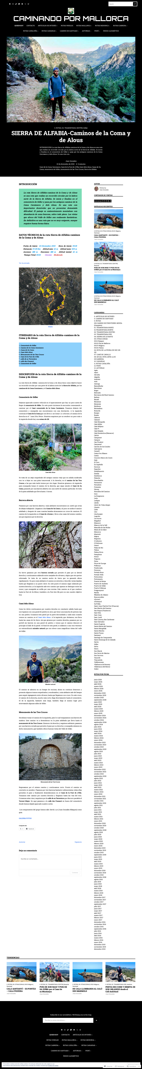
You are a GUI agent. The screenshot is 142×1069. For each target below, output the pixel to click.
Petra (96, 561)
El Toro (96, 462)
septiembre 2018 (100, 877)
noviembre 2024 (100, 718)
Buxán (96, 415)
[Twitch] (28, 4)
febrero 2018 (98, 893)
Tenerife (97, 658)
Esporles (97, 469)
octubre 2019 (98, 852)
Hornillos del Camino (102, 491)
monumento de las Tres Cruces (72, 169)
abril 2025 (97, 707)
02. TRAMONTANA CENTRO (72, 128)
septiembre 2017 (100, 904)
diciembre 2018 (99, 870)
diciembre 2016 (99, 922)
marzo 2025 (98, 709)
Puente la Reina (100, 581)
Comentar (75, 872)
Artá (95, 381)
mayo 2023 (98, 758)
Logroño (97, 516)
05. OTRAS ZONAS (105, 231)
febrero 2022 (98, 792)
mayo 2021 (98, 812)
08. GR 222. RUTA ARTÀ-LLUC (105, 357)
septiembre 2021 (100, 803)
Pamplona (98, 554)
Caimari (97, 420)
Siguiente (78, 842)
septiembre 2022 (100, 776)
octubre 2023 (99, 747)
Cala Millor (98, 424)
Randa (96, 593)
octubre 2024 (99, 720)
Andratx (97, 379)
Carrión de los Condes (102, 447)
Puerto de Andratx (101, 584)
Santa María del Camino (103, 626)
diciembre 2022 (100, 769)
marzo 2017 (98, 915)
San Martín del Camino (102, 608)
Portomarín (98, 579)
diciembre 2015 (99, 944)
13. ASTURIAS (99, 368)
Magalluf (97, 521)
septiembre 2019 (100, 855)
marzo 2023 (98, 763)
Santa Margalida (100, 628)
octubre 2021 (98, 801)
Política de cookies (53, 1065)
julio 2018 (97, 882)
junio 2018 (98, 884)
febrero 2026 (98, 689)
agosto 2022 (98, 778)
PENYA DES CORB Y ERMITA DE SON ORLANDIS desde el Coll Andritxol (120, 989)
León (96, 498)
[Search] (135, 4)
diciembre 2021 (99, 796)
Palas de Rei (98, 548)
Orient (96, 545)
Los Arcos (97, 518)
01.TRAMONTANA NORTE (103, 330)
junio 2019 (98, 857)
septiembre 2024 (100, 722)
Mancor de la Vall (100, 525)
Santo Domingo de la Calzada (105, 640)
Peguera (97, 559)
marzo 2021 (98, 817)
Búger (96, 390)
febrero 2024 (98, 738)
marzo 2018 (98, 891)
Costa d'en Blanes (100, 453)
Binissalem (98, 408)
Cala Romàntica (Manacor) (104, 433)
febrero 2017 (98, 918)
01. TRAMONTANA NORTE (104, 328)
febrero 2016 (98, 940)
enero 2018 (98, 895)
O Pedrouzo (98, 543)
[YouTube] (22, 4)
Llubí (96, 509)
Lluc (95, 512)
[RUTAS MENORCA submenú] (109, 25)
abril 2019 (97, 861)
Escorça (97, 467)
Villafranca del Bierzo (102, 667)
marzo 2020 (98, 841)
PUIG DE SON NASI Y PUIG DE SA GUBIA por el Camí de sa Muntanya (107, 269)
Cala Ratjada (98, 431)
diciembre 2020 (100, 823)
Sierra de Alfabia (90, 169)
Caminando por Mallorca (71, 18)
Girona (96, 489)
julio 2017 (97, 906)
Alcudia (97, 375)
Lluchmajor (98, 514)
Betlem (96, 397)
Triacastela (98, 660)
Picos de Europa (100, 563)
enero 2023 (98, 767)
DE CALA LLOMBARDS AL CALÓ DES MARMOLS (106, 301)
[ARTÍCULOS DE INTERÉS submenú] (57, 25)
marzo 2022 (98, 790)
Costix (96, 456)
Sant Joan (98, 615)
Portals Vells (98, 575)
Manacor (97, 523)
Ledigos (97, 501)
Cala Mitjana (98, 426)
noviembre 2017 (100, 900)
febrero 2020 (98, 843)
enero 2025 (98, 713)
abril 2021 (97, 814)
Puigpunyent (99, 590)
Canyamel (98, 444)
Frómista (97, 487)
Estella (96, 474)
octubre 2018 (98, 875)
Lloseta (96, 507)
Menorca (97, 532)
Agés (96, 370)
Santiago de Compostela (103, 637)
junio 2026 (98, 680)
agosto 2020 (98, 832)
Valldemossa (99, 662)
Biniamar (97, 402)
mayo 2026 (98, 682)
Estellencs (98, 476)
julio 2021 (97, 807)
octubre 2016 (98, 927)
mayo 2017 (98, 911)
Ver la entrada (24, 263)
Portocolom (98, 577)
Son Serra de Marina (101, 653)
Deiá (95, 460)
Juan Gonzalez (71, 161)
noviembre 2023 (100, 745)
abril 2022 (97, 787)
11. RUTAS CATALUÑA (102, 364)
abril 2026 (97, 684)
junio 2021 (98, 810)
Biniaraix (97, 404)
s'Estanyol (98, 601)
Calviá (96, 435)
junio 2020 (98, 837)
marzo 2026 (98, 686)
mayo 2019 (98, 859)
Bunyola (96, 265)
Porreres (97, 570)
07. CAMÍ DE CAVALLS (102, 354)
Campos (97, 440)
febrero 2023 (98, 765)
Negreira (97, 539)
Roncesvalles (99, 597)
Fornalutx (97, 485)
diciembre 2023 (100, 742)
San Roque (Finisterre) (102, 611)
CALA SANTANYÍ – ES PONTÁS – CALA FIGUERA (106, 236)
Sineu (96, 649)
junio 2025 (98, 702)
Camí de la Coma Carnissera (50, 167)
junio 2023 (98, 756)
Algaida (97, 377)
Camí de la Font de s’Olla (70, 167)
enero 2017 (98, 920)
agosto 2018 (98, 879)
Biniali (96, 399)
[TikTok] (16, 4)
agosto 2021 (98, 805)
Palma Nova (98, 552)
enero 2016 (98, 942)
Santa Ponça (98, 633)
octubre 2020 (99, 828)
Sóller (85, 128)
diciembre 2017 (99, 897)
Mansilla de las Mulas (102, 527)
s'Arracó (97, 599)
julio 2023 (97, 754)
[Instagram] (13, 4)
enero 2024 (98, 740)
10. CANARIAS (99, 361)
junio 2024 (98, 729)
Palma (96, 550)
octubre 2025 (99, 697)
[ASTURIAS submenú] (81, 1050)
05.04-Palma (99, 348)
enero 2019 (98, 868)
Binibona (97, 406)
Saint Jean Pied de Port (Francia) (106, 606)
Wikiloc (50, 327)
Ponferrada (98, 568)
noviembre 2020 (100, 825)
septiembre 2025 (100, 700)
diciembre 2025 (100, 693)
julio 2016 (97, 931)
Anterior (22, 842)
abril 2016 (97, 936)
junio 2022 (98, 783)
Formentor (98, 483)
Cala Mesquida (99, 422)
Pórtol (96, 557)
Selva (96, 646)
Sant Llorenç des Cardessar (104, 619)
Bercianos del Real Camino (104, 395)
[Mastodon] (19, 4)
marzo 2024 (98, 736)
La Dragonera (99, 496)
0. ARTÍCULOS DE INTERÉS (104, 316)
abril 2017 (97, 913)
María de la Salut (100, 530)
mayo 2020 (98, 839)
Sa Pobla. (97, 604)
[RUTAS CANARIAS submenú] (96, 1045)
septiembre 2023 (100, 749)
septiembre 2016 (100, 929)
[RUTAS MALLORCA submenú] (91, 25)
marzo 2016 (98, 938)
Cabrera (97, 417)
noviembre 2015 (100, 947)
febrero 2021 (98, 819)
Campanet (98, 438)
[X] (25, 4)
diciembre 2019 (99, 848)
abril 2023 (97, 760)
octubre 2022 (99, 774)
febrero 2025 (98, 711)
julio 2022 (97, 781)
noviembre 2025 (100, 695)
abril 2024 (97, 733)
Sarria (96, 642)
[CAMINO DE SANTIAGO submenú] (69, 1050)
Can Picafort (98, 442)
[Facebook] (10, 4)
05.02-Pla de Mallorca (102, 343)
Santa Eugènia (99, 624)
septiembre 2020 (100, 830)
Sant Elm (97, 613)
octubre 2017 (98, 902)
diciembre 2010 (99, 949)
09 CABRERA (99, 359)
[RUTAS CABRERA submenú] (127, 25)
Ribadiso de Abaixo (101, 595)
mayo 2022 (98, 785)
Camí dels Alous (85, 167)
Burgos (96, 413)
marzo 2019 (98, 864)
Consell (96, 451)
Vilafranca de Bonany (102, 664)
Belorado (97, 393)
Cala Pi (96, 429)
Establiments (99, 471)
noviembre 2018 (100, 873)
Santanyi (97, 233)
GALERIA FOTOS (25, 818)
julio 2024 (97, 727)
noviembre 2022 (100, 772)
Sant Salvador (99, 622)
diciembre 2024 (100, 715)
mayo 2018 (98, 886)
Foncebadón (98, 480)
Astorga (97, 384)
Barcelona (98, 388)
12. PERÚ (97, 366)
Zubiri (96, 669)
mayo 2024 (98, 731)
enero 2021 (98, 821)
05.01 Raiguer (99, 341)
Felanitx (97, 478)
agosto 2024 (98, 724)
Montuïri (97, 534)
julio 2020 (97, 834)
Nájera (96, 536)
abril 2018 (97, 888)
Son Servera (98, 655)
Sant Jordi (98, 617)
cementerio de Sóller (52, 169)
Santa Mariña (99, 631)
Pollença (97, 566)
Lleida (96, 503)
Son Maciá (98, 651)
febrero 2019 (98, 866)
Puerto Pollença (100, 588)
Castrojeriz (98, 449)
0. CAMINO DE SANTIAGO (103, 319)
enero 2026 (98, 691)
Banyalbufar (98, 386)
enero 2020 (98, 846)
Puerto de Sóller (100, 586)
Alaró (96, 372)
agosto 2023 (98, 751)
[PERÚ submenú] (90, 1050)
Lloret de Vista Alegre (102, 505)
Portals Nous (99, 572)
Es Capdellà (98, 465)
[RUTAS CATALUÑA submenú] (77, 1045)
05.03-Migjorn (116, 231)
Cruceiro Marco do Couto (103, 458)
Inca (95, 494)
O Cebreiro (98, 541)
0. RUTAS (57, 128)
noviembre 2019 (100, 850)
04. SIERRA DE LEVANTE (103, 337)
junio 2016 (98, 933)
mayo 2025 (98, 704)
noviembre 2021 (100, 799)
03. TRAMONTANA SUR (103, 334)
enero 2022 (98, 794)
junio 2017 (98, 909)
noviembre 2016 (100, 924)
